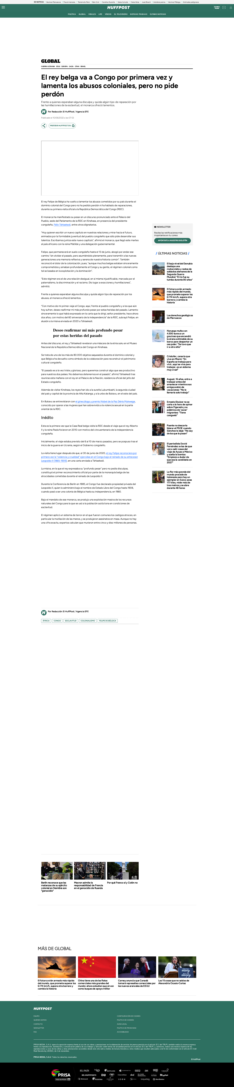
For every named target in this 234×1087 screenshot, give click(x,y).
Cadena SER (138, 1070)
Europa (64, 66)
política (72, 14)
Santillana (111, 1070)
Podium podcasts (111, 1078)
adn (155, 1070)
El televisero (121, 14)
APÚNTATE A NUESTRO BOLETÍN (172, 240)
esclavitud (71, 621)
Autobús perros (159, 2)
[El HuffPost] (118, 7)
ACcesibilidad (123, 1032)
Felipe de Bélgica (107, 621)
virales (92, 14)
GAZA (71, 66)
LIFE (100, 14)
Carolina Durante (108, 2)
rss (35, 1032)
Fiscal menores (69, 2)
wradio (112, 1074)
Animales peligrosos (191, 2)
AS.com (146, 1070)
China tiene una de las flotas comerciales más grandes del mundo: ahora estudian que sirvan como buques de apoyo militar (96, 984)
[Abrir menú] (3, 7)
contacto (38, 1024)
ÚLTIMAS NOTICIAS (158, 14)
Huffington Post (89, 1074)
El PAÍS (86, 1070)
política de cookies (125, 1020)
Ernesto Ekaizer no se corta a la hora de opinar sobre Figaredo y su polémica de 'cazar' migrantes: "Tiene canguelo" (179, 408)
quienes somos (40, 1020)
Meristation (159, 1078)
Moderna (98, 1078)
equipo (36, 1016)
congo (57, 621)
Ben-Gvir (95, 2)
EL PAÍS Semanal (143, 1074)
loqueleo (146, 1078)
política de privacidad (126, 1028)
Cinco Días (123, 1074)
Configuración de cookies (128, 1016)
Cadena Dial (133, 1074)
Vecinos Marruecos (53, 2)
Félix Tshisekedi (62, 224)
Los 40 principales (99, 1070)
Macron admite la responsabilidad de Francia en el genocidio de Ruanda (88, 885)
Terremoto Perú (84, 2)
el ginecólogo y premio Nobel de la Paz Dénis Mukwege (105, 401)
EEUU (58, 66)
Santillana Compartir (126, 1070)
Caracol (165, 1070)
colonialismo (88, 621)
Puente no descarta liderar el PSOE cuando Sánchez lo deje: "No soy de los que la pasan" (180, 429)
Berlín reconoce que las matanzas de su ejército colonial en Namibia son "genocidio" (54, 886)
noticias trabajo (138, 14)
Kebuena (162, 1074)
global (82, 14)
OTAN (77, 66)
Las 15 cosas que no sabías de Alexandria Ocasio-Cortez (173, 982)
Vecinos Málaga (174, 2)
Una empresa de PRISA (62, 1073)
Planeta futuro (153, 1074)
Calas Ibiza (135, 2)
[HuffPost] (43, 1008)
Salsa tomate (123, 2)
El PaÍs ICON (122, 1078)
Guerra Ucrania (48, 66)
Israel (83, 66)
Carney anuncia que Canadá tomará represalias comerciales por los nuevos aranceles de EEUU (136, 983)
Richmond (84, 1078)
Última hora (217, 7)
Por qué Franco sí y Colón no (122, 882)
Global (50, 61)
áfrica (46, 621)
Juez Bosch (146, 2)
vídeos (108, 14)
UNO (104, 1074)
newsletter (39, 1028)
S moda (134, 1078)
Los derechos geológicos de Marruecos (180, 317)
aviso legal (122, 1024)
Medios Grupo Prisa (62, 1079)
